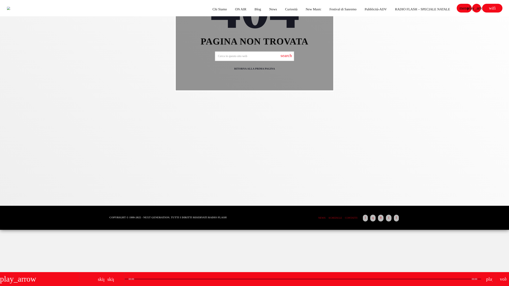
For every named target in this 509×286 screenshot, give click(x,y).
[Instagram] (373, 218)
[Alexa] (396, 218)
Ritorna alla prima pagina (254, 68)
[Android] (388, 218)
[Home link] (20, 8)
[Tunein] (365, 218)
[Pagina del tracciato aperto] (120, 279)
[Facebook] (381, 218)
